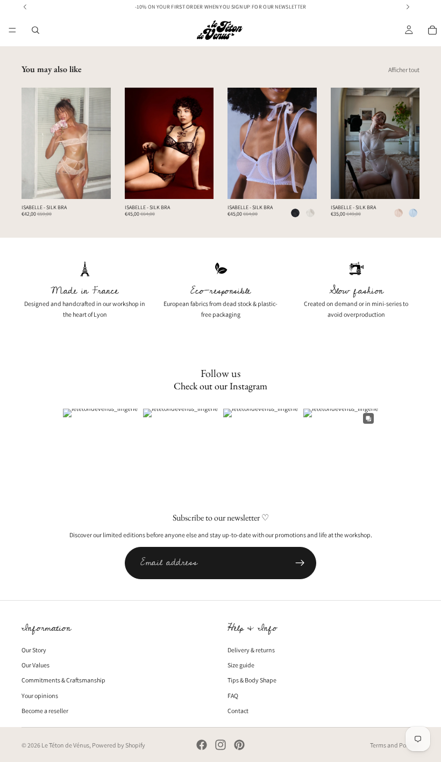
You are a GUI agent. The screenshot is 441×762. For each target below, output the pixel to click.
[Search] (35, 30)
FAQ (232, 696)
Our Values (35, 665)
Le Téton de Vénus (65, 745)
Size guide (240, 665)
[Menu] (12, 30)
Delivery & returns (251, 650)
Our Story (34, 650)
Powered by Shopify (118, 745)
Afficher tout (403, 70)
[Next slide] (99, 143)
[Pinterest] (239, 744)
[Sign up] (300, 563)
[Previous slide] (33, 143)
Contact (237, 711)
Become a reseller (45, 711)
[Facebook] (201, 744)
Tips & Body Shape (251, 680)
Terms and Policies (394, 745)
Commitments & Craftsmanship (63, 680)
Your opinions (40, 696)
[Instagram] (220, 744)
